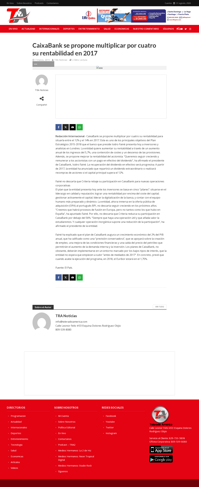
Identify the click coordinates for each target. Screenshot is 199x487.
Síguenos (168, 28)
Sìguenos (63, 471)
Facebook (111, 415)
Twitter (110, 427)
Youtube (110, 421)
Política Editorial (66, 427)
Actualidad (28, 28)
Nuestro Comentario (146, 28)
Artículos (15, 462)
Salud (107, 28)
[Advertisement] (111, 96)
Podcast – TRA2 (66, 444)
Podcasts (39, 3)
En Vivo (10, 3)
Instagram (111, 433)
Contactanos (53, 3)
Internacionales (49, 28)
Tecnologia (16, 444)
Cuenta (168, 3)
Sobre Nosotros (24, 3)
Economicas (122, 28)
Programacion (18, 415)
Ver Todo (159, 306)
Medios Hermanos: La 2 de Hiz (74, 450)
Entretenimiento (89, 28)
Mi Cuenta (63, 415)
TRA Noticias (60, 59)
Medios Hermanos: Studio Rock (75, 465)
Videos (14, 467)
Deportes (68, 28)
